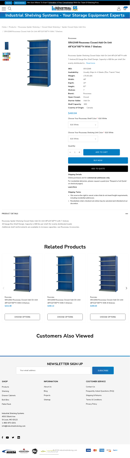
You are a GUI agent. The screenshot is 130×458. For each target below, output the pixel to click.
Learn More (72, 187)
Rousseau (72, 38)
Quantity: (71, 146)
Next (126, 288)
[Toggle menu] (4, 9)
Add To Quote (98, 168)
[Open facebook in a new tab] (2, 437)
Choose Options (22, 317)
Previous (3, 288)
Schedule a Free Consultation (60, 3)
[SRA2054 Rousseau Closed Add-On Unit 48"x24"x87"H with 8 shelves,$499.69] (108, 274)
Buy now (98, 160)
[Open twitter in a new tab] (13, 437)
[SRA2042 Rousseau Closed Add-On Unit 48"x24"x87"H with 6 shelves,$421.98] (22, 274)
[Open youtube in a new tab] (8, 437)
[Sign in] (119, 9)
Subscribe (103, 370)
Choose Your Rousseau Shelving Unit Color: (90, 132)
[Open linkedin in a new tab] (19, 437)
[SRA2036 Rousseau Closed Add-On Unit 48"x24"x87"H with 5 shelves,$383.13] (65, 274)
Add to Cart (102, 152)
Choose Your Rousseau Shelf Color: (87, 118)
